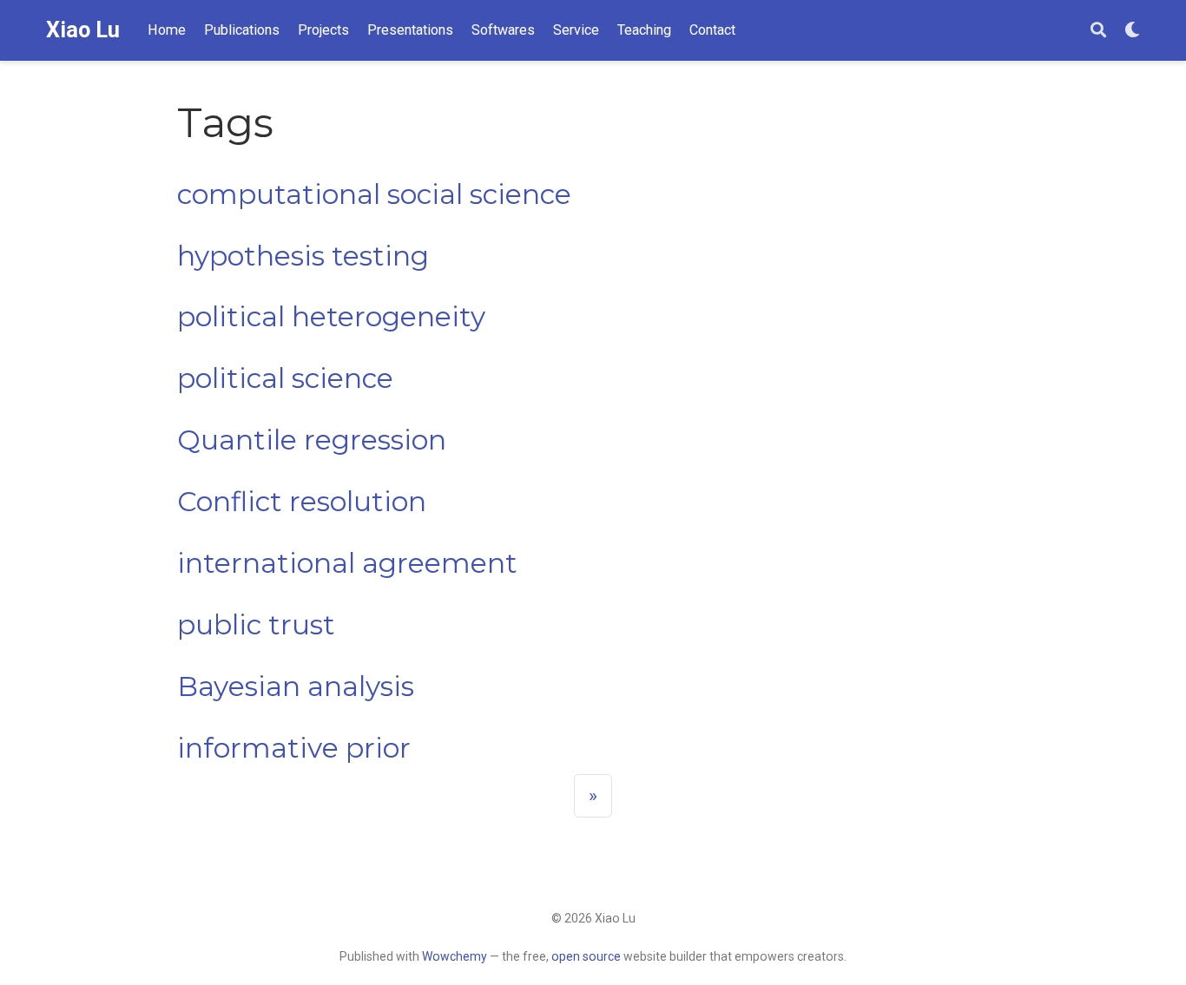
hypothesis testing (303, 256)
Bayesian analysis (295, 686)
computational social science (374, 194)
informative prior (294, 748)
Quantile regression (311, 440)
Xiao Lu (83, 30)
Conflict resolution (301, 501)
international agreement (347, 563)
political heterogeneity (331, 316)
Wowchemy (454, 956)
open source (586, 956)
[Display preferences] (1132, 31)
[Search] (1098, 31)
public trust (256, 624)
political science (285, 378)
